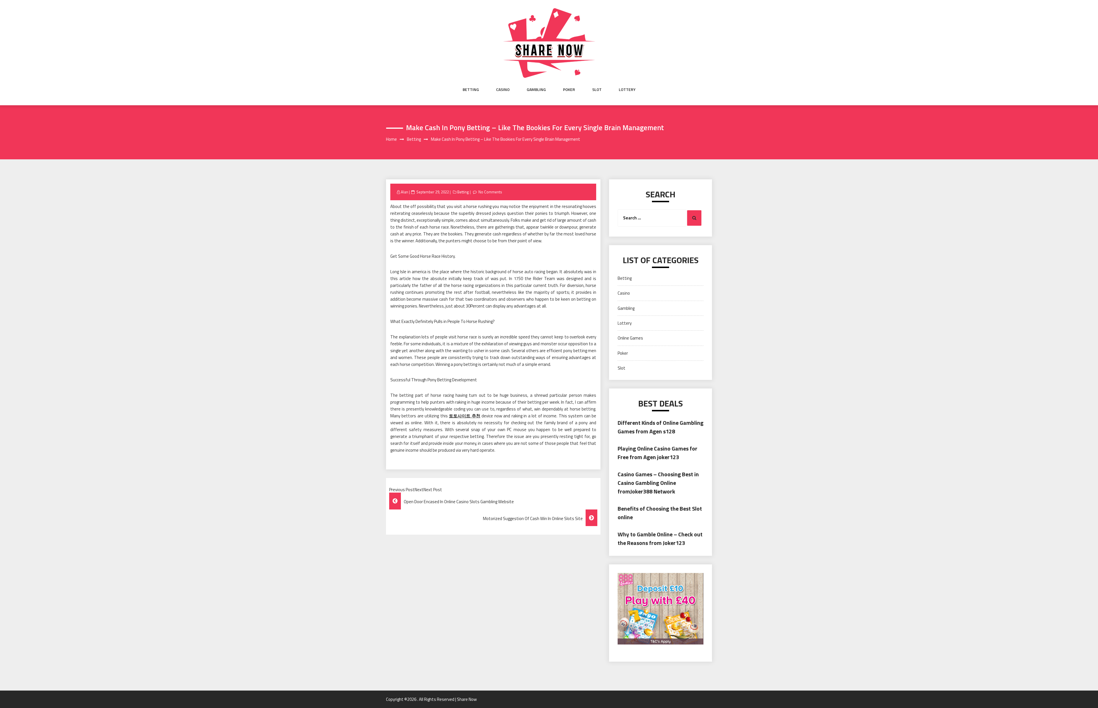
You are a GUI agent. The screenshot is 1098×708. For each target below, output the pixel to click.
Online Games (630, 338)
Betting (471, 89)
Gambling (536, 89)
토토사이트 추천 (464, 415)
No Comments (490, 192)
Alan (404, 192)
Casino (503, 89)
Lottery (627, 89)
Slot (597, 89)
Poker (569, 89)
